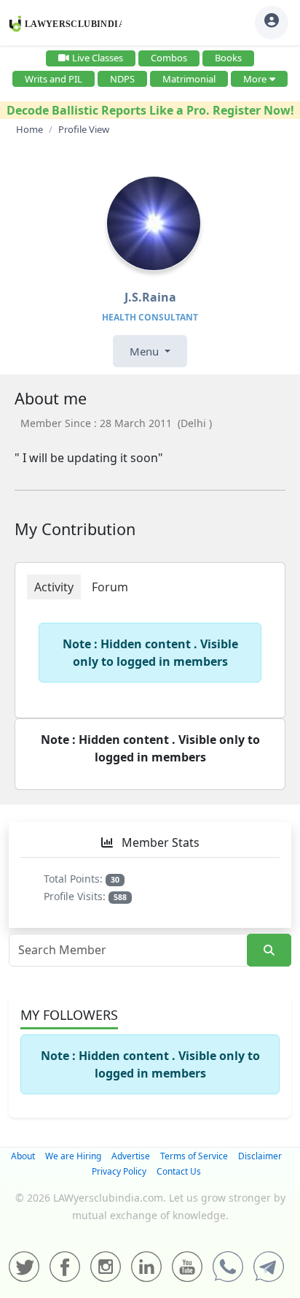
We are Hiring (73, 1156)
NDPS (122, 78)
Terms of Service (194, 1156)
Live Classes (97, 57)
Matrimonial (189, 78)
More (255, 78)
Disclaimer (260, 1156)
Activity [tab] (54, 587)
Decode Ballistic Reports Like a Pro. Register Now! (150, 110)
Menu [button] (146, 351)
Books (228, 57)
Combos (169, 57)
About (23, 1156)
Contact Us (179, 1171)
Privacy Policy (119, 1171)
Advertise (130, 1156)
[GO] (269, 950)
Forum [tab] (110, 587)
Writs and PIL (53, 78)
